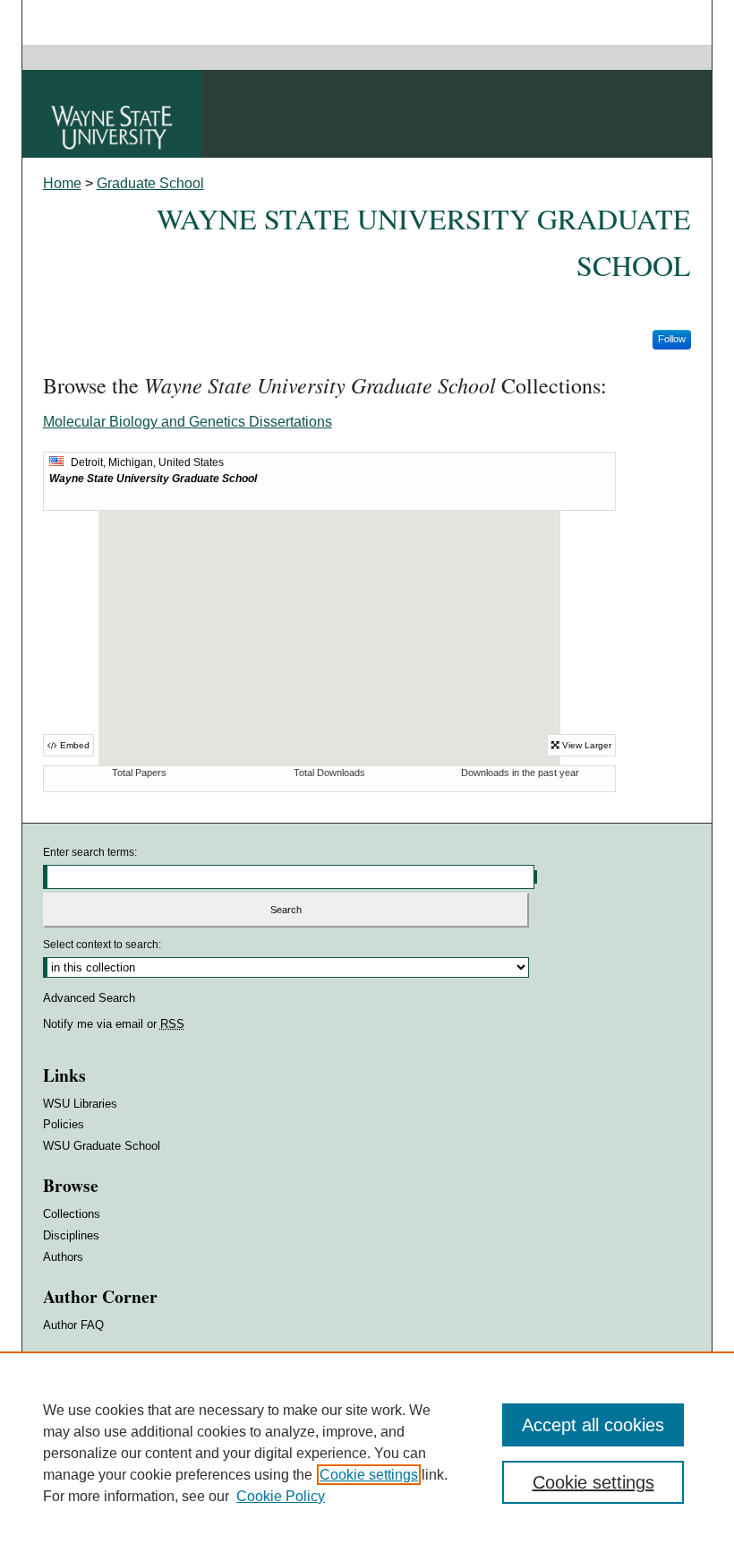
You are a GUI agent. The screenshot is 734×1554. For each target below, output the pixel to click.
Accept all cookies (593, 1425)
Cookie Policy (280, 1496)
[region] (367, 1452)
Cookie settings (369, 1474)
